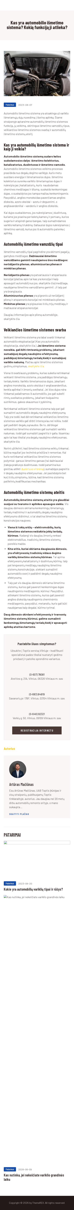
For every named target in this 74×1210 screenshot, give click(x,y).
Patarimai (10, 104)
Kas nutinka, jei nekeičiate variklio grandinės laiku (34, 1177)
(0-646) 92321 (37, 714)
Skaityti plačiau (19, 814)
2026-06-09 (25, 1169)
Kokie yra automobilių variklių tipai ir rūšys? (33, 889)
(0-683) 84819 (37, 694)
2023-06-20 (25, 883)
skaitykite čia (36, 366)
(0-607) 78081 (37, 674)
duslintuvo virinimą (32, 469)
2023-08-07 (25, 104)
